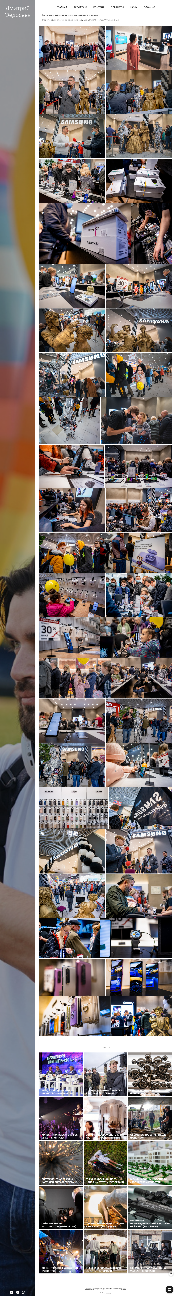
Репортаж (80, 7)
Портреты (117, 7)
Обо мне (149, 7)
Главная (62, 7)
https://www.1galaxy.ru (108, 20)
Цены (133, 7)
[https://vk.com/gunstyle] (11, 1292)
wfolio (108, 1293)
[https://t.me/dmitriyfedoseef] (17, 1292)
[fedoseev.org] (17, 12)
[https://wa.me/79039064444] (23, 1292)
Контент (98, 7)
